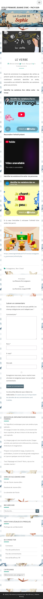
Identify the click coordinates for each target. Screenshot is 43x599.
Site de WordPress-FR (13, 558)
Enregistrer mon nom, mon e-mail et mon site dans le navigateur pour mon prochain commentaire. (20, 378)
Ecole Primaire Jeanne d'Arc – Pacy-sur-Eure (21, 8)
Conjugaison (10, 268)
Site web (9, 363)
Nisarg (21, 596)
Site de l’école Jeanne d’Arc (13, 482)
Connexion (9, 546)
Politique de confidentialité (13, 527)
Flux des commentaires (13, 554)
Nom (8, 344)
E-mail (9, 353)
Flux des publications (13, 550)
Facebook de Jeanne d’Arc (12, 487)
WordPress (29, 594)
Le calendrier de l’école (11, 492)
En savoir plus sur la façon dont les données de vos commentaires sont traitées (21, 397)
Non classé (20, 268)
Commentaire (11, 314)
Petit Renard (26, 64)
